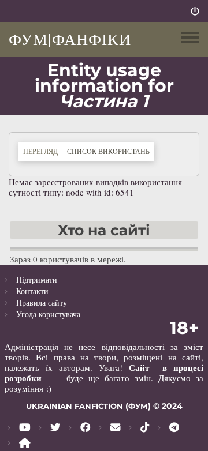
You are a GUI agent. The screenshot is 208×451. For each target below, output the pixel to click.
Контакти (32, 290)
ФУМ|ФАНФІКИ (70, 39)
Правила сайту (41, 302)
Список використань (110, 151)
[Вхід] (195, 11)
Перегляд (40, 151)
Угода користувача (48, 314)
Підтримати (36, 279)
